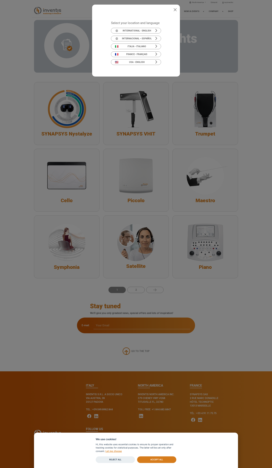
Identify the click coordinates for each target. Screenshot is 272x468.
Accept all (156, 459)
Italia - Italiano (137, 46)
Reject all (115, 459)
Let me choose (113, 451)
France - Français (136, 54)
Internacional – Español (137, 38)
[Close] (175, 9)
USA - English (137, 62)
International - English (137, 30)
